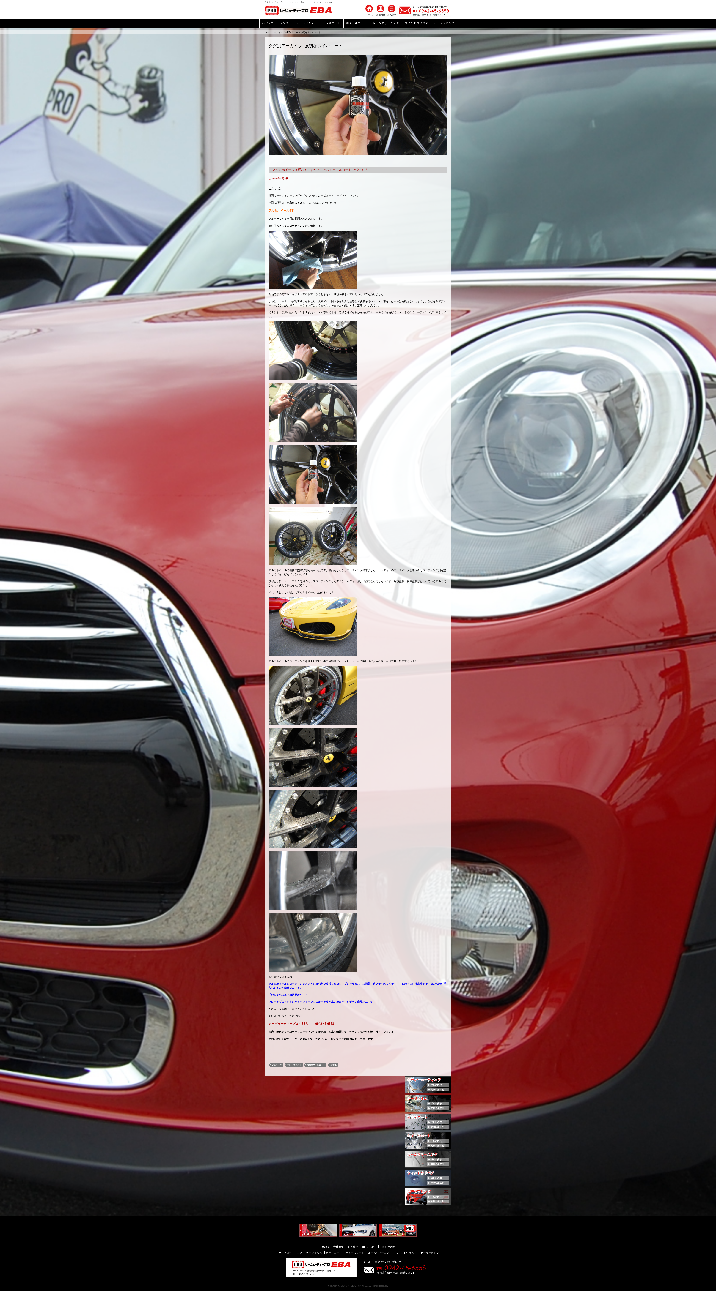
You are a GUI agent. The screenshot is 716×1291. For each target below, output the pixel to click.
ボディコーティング (275, 23)
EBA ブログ (369, 1246)
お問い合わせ (387, 1246)
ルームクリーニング (385, 23)
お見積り (353, 1246)
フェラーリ (277, 1065)
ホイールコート (356, 23)
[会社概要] (380, 10)
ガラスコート (331, 23)
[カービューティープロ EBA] (301, 10)
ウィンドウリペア (416, 23)
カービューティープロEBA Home (281, 32)
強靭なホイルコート (316, 1065)
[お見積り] (391, 10)
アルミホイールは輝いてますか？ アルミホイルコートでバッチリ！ (321, 170)
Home (325, 1246)
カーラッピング (444, 23)
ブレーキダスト (294, 1065)
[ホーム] (369, 10)
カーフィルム (306, 23)
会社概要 (338, 1246)
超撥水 (333, 1065)
